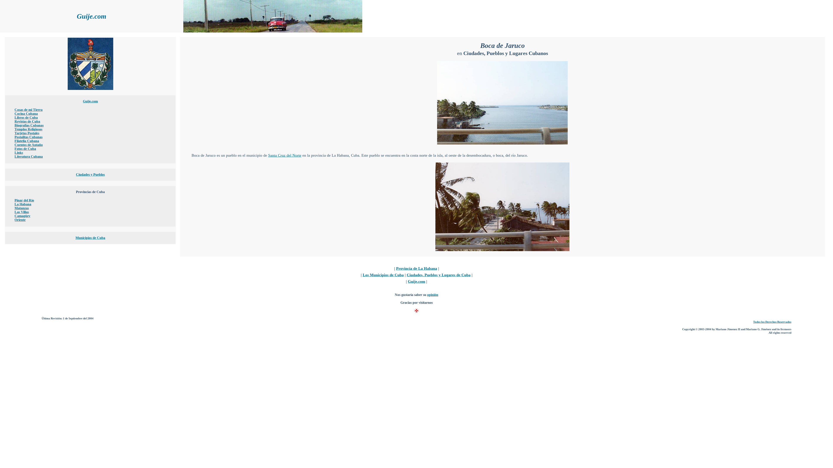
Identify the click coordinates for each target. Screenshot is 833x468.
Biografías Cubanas (29, 125)
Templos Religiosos (28, 129)
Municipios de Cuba (90, 238)
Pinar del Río (24, 200)
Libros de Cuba (26, 117)
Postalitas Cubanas (29, 137)
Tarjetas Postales (27, 133)
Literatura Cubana (29, 156)
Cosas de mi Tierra (29, 110)
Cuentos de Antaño (29, 145)
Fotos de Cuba (25, 149)
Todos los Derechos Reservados (772, 321)
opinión (432, 295)
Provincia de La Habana (416, 268)
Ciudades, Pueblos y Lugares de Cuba (439, 275)
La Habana (23, 204)
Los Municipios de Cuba (383, 275)
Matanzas (22, 208)
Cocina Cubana (26, 113)
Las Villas (22, 212)
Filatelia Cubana (27, 141)
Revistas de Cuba (27, 121)
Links (19, 152)
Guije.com (90, 101)
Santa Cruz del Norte (284, 155)
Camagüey (22, 216)
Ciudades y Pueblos (90, 174)
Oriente (20, 220)
